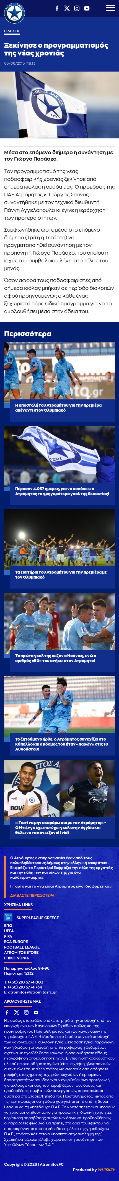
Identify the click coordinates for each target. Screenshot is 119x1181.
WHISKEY (106, 1170)
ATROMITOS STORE (21, 952)
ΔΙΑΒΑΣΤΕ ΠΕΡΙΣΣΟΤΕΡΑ (32, 895)
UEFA (9, 931)
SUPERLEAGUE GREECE (38, 918)
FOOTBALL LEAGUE (22, 947)
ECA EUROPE (16, 942)
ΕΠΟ (8, 925)
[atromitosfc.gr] (14, 22)
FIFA (8, 936)
